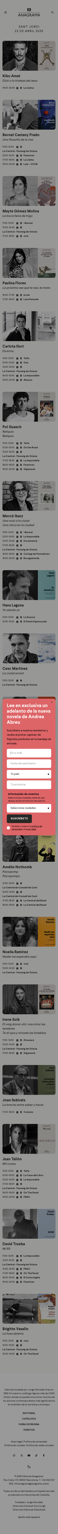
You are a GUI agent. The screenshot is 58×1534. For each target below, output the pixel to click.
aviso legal (31, 829)
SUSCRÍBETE (19, 818)
